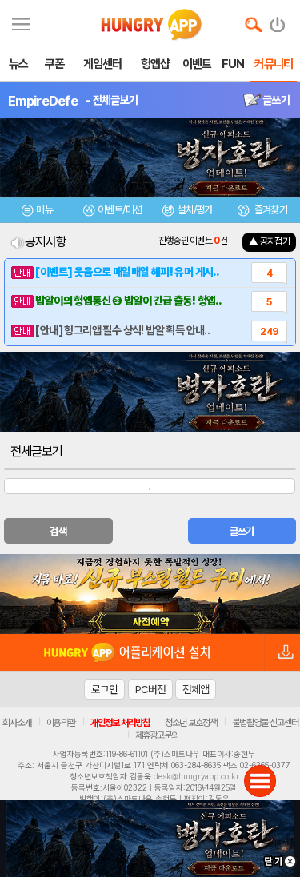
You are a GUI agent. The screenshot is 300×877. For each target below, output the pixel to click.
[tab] (37, 212)
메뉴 (44, 210)
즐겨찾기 (269, 210)
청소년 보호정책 (191, 722)
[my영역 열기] (21, 22)
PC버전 (150, 689)
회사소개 (16, 722)
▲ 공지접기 (269, 241)
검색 (58, 531)
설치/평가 (195, 210)
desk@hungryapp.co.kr (196, 776)
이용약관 (60, 722)
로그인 (104, 689)
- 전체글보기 (112, 100)
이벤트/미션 (120, 210)
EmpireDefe (43, 101)
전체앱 (195, 689)
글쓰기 (275, 100)
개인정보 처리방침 (120, 722)
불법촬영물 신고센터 (265, 722)
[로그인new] (278, 21)
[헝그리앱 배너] (150, 594)
